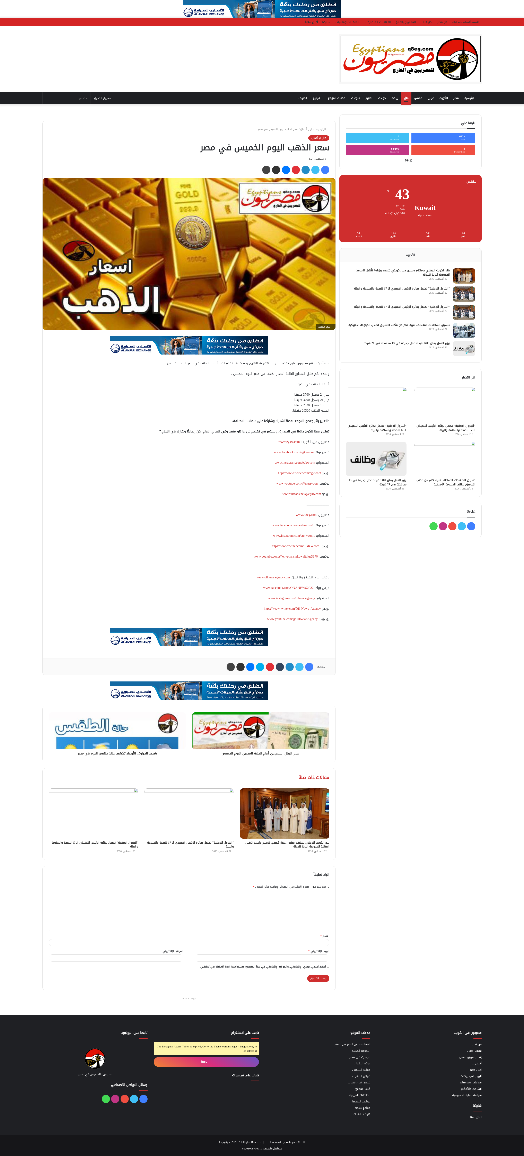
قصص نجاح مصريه (359, 1082)
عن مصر (442, 22)
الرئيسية (469, 98)
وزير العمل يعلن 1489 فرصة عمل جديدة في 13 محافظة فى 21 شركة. (406, 343)
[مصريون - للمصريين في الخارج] (410, 59)
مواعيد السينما (361, 1101)
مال (406, 98)
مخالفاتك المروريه (359, 1095)
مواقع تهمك (362, 1107)
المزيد (303, 98)
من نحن (477, 1044)
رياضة (395, 98)
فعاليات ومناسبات (471, 1082)
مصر (456, 98)
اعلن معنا (311, 22)
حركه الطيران (362, 1063)
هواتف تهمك (361, 1114)
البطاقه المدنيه (361, 1050)
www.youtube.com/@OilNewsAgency (292, 619)
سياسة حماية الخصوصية (467, 1095)
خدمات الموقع (336, 98)
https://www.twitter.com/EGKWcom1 (296, 546)
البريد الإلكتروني (318, 951)
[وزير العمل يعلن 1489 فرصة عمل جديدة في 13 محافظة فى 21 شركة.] (464, 348)
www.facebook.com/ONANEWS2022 (288, 588)
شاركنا (326, 22)
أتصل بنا (477, 1063)
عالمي (418, 98)
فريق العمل (474, 1050)
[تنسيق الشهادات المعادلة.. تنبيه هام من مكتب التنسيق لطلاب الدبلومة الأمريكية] (464, 330)
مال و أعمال (307, 129)
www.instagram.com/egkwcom (295, 462)
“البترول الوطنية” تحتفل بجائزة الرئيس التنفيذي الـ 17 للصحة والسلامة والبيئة (190, 844)
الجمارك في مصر (360, 1057)
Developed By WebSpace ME (285, 1142)
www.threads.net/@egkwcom (301, 494)
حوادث (382, 98)
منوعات (355, 98)
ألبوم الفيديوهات (471, 1076)
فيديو (316, 98)
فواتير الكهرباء (361, 1076)
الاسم (324, 935)
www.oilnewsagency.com (273, 577)
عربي (431, 98)
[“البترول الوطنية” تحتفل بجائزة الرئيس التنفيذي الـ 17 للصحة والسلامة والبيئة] (189, 813)
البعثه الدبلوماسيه (348, 22)
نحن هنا (428, 22)
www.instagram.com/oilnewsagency (291, 598)
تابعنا (204, 1061)
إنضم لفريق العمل (470, 1057)
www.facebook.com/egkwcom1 (293, 525)
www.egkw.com (289, 442)
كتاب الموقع (362, 1088)
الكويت (443, 98)
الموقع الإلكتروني (173, 951)
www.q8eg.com (306, 515)
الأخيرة (410, 255)
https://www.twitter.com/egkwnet (299, 473)
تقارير (369, 98)
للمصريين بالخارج (406, 22)
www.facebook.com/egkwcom (294, 452)
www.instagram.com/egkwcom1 (294, 535)
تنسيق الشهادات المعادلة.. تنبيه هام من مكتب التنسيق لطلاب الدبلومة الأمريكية (399, 325)
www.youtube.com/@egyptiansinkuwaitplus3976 (286, 556)
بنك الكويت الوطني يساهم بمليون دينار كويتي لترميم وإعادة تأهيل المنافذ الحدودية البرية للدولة (287, 844)
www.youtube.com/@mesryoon (297, 483)
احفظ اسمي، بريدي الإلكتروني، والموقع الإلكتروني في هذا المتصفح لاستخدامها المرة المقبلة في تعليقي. (263, 966)
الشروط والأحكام (471, 1088)
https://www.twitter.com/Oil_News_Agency (292, 608)
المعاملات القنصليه (379, 22)
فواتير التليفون (361, 1069)
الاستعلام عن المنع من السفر (352, 1044)
